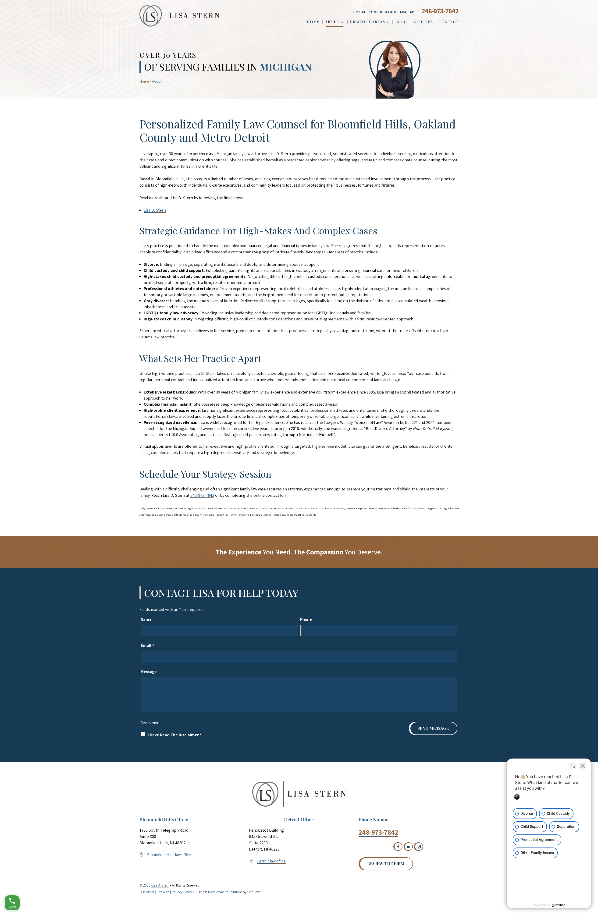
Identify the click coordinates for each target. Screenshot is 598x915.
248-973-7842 (440, 10)
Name (146, 619)
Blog (401, 22)
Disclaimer (149, 722)
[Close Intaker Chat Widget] (582, 766)
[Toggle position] (573, 766)
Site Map (163, 892)
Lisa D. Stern (160, 885)
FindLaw (253, 892)
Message (149, 671)
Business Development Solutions (218, 892)
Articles (423, 22)
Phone (306, 619)
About (332, 22)
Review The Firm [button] (385, 863)
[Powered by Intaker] (558, 905)
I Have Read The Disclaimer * (175, 735)
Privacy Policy (182, 892)
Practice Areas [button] (367, 22)
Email (147, 645)
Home (313, 22)
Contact (448, 22)
